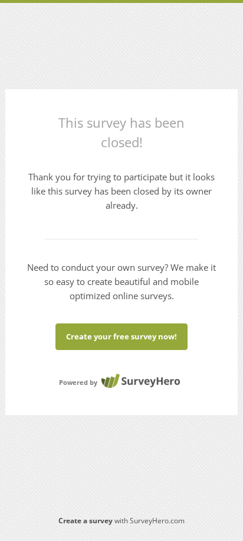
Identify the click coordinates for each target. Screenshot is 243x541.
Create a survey (85, 521)
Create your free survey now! (121, 336)
